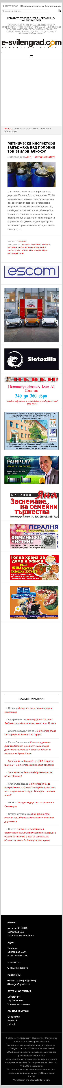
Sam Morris (14, 761)
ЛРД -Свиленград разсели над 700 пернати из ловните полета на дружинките (29, 818)
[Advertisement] (31, 92)
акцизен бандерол (31, 244)
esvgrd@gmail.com (20, 984)
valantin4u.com (42, 1080)
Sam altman (14, 772)
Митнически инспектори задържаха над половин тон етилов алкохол (31, 147)
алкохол (46, 244)
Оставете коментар (45, 157)
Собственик (13, 996)
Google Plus (13, 1016)
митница (12, 247)
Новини (22, 241)
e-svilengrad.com (21, 1038)
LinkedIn (11, 1024)
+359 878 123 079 (18, 968)
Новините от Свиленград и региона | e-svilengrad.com (31, 19)
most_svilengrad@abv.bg (23, 980)
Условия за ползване (18, 1004)
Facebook (12, 1020)
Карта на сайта (15, 1000)
